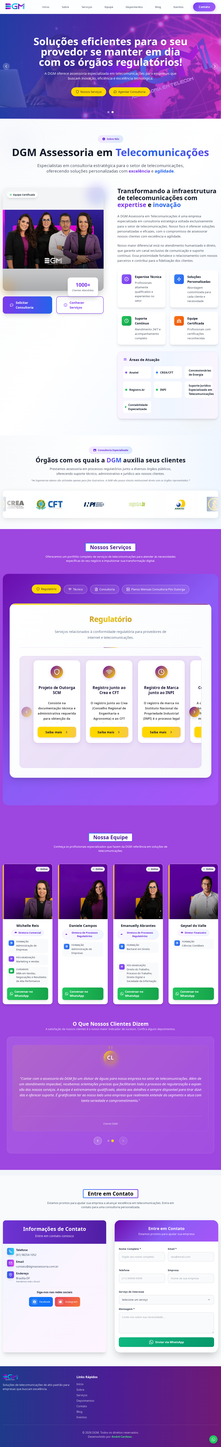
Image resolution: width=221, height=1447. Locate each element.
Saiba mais (53, 732)
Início (45, 7)
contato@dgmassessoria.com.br (37, 1266)
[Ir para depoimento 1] (108, 1141)
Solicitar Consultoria (24, 305)
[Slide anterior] (6, 66)
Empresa (173, 1270)
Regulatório (48, 589)
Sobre (65, 7)
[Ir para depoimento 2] (112, 1140)
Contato (204, 7)
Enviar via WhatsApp (169, 1342)
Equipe (109, 7)
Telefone (124, 1270)
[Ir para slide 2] (113, 112)
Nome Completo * (130, 1248)
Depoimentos (134, 7)
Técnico (78, 589)
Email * (172, 1248)
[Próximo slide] (214, 66)
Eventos (179, 7)
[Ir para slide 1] (108, 112)
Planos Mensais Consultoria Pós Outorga (158, 589)
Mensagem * (127, 1309)
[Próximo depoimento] (123, 1141)
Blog (158, 7)
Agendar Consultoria (131, 92)
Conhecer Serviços (77, 305)
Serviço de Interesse (131, 1291)
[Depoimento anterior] (98, 1141)
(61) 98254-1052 (26, 1255)
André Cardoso (122, 1437)
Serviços (87, 7)
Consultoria (107, 589)
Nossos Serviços (91, 92)
